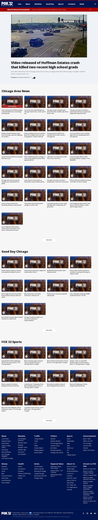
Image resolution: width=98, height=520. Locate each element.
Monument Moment (40, 476)
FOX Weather (22, 454)
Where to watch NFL (89, 469)
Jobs (3, 473)
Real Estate (5, 478)
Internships (70, 483)
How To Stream (72, 466)
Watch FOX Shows (89, 450)
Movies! (85, 448)
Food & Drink (87, 446)
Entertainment (89, 436)
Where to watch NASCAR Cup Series (89, 478)
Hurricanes (21, 452)
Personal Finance (7, 476)
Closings (20, 445)
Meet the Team (72, 478)
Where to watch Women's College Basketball (88, 493)
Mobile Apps (71, 469)
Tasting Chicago (39, 473)
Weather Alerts (22, 443)
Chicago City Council (57, 452)
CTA (35, 443)
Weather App (22, 450)
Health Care (21, 476)
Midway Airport (39, 450)
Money (4, 464)
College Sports (71, 455)
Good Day (5, 450)
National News (6, 441)
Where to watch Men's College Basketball (88, 487)
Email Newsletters (72, 471)
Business (4, 466)
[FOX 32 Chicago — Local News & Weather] (8, 4)
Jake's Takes (87, 439)
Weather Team (22, 447)
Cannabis (21, 471)
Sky (68, 452)
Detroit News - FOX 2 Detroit (57, 471)
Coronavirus (21, 469)
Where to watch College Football (88, 472)
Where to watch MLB (89, 475)
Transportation (38, 439)
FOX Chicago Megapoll (5, 455)
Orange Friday (38, 478)
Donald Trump (55, 446)
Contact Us (70, 473)
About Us (71, 464)
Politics (54, 436)
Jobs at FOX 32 (71, 480)
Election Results (55, 441)
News (4, 436)
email (94, 513)
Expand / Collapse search (95, 4)
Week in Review (39, 469)
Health (21, 464)
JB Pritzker (54, 448)
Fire (68, 450)
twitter (91, 513)
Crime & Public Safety (6, 446)
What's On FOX (88, 441)
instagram (87, 513)
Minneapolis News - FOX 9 (57, 475)
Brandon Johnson (56, 450)
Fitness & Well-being (24, 473)
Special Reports (6, 452)
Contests (69, 476)
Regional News (57, 464)
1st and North (38, 466)
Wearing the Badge (40, 471)
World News (5, 443)
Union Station (38, 452)
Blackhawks (70, 441)
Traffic (37, 436)
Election (53, 439)
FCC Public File (71, 485)
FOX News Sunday (7, 458)
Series (36, 464)
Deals (3, 471)
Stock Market (6, 483)
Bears (69, 439)
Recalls (20, 478)
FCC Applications (72, 487)
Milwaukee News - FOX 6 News (56, 467)
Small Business (6, 480)
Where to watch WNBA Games (88, 498)
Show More (49, 240)
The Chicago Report (57, 443)
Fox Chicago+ (87, 443)
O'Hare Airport (38, 448)
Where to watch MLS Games (89, 502)
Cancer (20, 466)
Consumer (5, 469)
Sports (70, 436)
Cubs (68, 446)
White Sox (70, 448)
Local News (5, 439)
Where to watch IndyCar (88, 482)
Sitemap (69, 489)
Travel (36, 441)
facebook (83, 513)
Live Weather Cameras (22, 439)
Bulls (68, 443)
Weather (21, 436)
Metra (36, 446)
